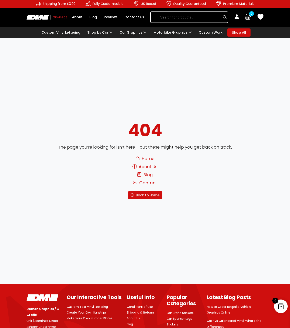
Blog (93, 17)
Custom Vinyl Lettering (60, 32)
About (77, 17)
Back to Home (147, 194)
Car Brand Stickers (180, 313)
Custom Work (210, 32)
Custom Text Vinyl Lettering (87, 307)
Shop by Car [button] (98, 32)
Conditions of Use (140, 307)
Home (148, 159)
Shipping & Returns (141, 312)
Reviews (111, 17)
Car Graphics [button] (131, 32)
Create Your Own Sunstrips (87, 312)
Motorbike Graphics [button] (171, 32)
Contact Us (134, 17)
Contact (147, 183)
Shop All (239, 32)
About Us (148, 167)
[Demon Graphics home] (47, 17)
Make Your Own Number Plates (89, 318)
